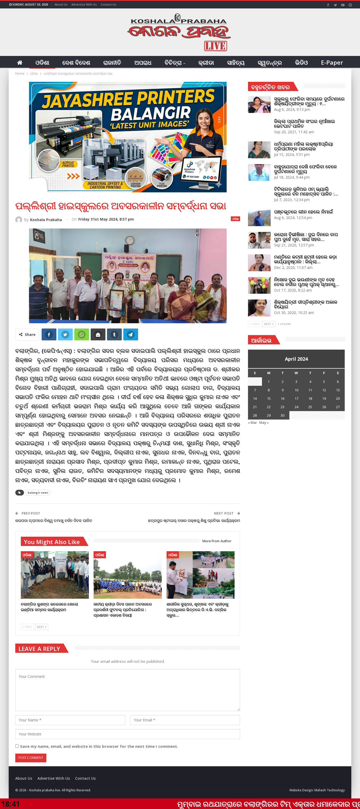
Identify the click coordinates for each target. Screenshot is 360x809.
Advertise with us (84, 4)
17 (296, 398)
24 (296, 406)
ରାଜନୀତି (112, 62)
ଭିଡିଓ (301, 62)
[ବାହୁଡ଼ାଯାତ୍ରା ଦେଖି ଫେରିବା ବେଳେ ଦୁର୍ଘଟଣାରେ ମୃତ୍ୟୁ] (259, 172)
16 (282, 398)
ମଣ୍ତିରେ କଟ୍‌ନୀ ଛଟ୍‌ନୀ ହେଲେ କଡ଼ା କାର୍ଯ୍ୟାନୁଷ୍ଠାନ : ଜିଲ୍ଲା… (305, 259)
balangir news (38, 492)
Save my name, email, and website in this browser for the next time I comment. (99, 746)
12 (324, 390)
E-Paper (332, 62)
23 (282, 406)
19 (324, 398)
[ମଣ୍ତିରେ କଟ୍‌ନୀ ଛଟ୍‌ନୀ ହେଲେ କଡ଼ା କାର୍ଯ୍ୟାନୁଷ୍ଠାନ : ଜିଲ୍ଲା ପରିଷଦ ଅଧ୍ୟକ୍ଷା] (259, 262)
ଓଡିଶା (42, 62)
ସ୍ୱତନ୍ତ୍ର (270, 62)
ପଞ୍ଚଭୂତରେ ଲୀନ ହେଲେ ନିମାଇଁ (303, 211)
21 (255, 406)
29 (269, 415)
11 (310, 390)
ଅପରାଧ (143, 62)
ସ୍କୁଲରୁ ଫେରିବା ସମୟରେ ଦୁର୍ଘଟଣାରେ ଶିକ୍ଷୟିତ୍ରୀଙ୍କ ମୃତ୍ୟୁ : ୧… (309, 101)
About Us (61, 4)
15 (269, 398)
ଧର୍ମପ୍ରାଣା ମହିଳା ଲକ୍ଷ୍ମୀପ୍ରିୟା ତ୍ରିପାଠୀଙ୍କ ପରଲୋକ (303, 146)
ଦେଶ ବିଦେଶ (76, 62)
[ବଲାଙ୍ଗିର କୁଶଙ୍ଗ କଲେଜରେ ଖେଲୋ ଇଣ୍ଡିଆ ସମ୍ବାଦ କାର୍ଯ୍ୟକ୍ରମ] (55, 575)
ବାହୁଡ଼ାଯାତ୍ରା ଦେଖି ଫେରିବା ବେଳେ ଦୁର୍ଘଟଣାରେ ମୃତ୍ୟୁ (305, 168)
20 (338, 398)
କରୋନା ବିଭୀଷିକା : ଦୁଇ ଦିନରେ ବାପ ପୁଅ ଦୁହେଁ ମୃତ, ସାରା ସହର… (306, 236)
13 (338, 390)
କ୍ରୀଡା (206, 62)
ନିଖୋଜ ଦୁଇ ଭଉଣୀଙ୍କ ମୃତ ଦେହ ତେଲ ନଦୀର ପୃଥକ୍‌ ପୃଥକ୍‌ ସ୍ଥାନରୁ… (306, 281)
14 (255, 398)
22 (269, 406)
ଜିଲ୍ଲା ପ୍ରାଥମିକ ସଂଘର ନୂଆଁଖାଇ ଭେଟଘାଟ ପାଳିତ (304, 123)
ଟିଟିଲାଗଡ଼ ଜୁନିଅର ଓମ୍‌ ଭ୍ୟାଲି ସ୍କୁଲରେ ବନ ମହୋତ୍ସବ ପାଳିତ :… (306, 191)
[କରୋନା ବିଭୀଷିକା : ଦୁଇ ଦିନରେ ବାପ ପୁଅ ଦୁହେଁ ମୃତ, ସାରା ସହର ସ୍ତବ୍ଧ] (259, 240)
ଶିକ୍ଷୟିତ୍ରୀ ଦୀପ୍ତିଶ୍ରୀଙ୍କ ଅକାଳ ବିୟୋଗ (305, 304)
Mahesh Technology (329, 790)
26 (324, 406)
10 (296, 390)
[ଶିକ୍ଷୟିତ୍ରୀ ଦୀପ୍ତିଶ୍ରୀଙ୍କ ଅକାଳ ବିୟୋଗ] (259, 307)
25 (310, 406)
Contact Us (108, 4)
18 (310, 398)
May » (264, 422)
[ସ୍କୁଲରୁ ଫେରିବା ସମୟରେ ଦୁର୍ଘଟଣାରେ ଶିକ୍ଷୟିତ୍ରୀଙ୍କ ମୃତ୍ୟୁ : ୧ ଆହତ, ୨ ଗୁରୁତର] (259, 104)
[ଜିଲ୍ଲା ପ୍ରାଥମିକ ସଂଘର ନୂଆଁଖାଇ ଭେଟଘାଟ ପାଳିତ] (259, 127)
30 (282, 415)
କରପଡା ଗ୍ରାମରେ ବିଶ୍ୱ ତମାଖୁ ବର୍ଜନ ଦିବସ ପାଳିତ (53, 520)
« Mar (252, 422)
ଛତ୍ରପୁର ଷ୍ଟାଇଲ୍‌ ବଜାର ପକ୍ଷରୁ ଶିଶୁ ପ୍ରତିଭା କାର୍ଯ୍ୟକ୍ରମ (194, 520)
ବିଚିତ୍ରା (173, 62)
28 (255, 415)
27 (338, 406)
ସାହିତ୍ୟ (236, 62)
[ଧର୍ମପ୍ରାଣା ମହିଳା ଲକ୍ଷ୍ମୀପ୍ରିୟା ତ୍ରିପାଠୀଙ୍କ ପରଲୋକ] (259, 149)
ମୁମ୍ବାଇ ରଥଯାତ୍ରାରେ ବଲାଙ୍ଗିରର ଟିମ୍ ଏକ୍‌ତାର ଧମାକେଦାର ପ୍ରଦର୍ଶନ (241, 804)
